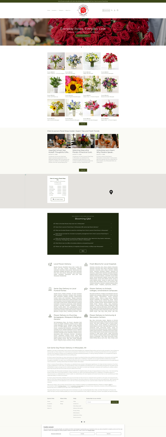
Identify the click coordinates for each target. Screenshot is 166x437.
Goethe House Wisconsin (96, 330)
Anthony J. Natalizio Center (96, 302)
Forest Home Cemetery (59, 309)
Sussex (55, 274)
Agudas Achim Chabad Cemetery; (62, 293)
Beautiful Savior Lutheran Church (66, 339)
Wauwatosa (68, 274)
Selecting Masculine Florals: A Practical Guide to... (83, 151)
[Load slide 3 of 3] (83, 47)
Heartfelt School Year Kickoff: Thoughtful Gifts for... (58, 151)
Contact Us (75, 403)
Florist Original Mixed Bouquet (72, 96)
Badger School (96, 308)
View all (83, 123)
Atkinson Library (103, 303)
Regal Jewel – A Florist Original (109, 120)
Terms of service (77, 417)
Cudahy (77, 267)
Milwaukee (56, 271)
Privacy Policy (91, 430)
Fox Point (60, 268)
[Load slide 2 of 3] (81, 47)
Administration (103, 296)
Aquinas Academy (108, 302)
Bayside (56, 267)
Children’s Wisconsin (95, 283)
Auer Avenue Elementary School (102, 306)
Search (61, 401)
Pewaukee (79, 271)
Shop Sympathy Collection (128, 37)
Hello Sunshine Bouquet (53, 120)
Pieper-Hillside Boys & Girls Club (98, 337)
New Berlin (67, 271)
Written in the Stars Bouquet (90, 120)
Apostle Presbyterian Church (70, 329)
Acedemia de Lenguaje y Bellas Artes (99, 295)
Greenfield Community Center (110, 330)
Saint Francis (63, 272)
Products (49, 406)
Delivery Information (78, 408)
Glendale (79, 268)
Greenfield (62, 269)
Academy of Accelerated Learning (109, 293)
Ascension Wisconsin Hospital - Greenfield (100, 275)
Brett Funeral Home (64, 299)
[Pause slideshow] (89, 47)
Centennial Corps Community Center (100, 327)
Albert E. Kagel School (106, 298)
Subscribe (114, 402)
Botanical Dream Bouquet (107, 96)
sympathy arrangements (77, 386)
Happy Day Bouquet (88, 73)
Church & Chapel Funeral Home (70, 300)
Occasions (49, 403)
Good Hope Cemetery (71, 309)
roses (110, 384)
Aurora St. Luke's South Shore (110, 280)
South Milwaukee (77, 272)
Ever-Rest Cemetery (65, 305)
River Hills (56, 272)
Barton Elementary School (105, 309)
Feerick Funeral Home (60, 306)
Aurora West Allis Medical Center (98, 281)
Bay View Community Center (98, 320)
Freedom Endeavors (112, 329)
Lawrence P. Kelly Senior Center (98, 333)
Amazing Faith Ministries (64, 328)
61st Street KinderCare (95, 293)
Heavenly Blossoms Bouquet (72, 120)
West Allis (75, 274)
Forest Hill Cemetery (64, 308)
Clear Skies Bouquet (70, 73)
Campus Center (94, 324)
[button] (54, 10)
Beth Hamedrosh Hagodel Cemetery (63, 296)
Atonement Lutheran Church (66, 335)
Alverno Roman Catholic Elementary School (105, 300)
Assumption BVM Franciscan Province (64, 334)
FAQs (74, 401)
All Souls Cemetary (77, 293)
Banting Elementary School (107, 308)
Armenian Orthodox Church (61, 332)
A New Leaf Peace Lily (52, 96)
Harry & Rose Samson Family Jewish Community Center (103, 331)
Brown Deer (72, 267)
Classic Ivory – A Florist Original (91, 96)
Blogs (61, 403)
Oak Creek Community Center (109, 336)
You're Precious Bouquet (107, 73)
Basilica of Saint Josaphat (73, 336)
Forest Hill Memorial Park (75, 308)
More (83, 251)
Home (48, 401)
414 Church (70, 322)
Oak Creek (73, 271)
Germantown (73, 268)
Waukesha (61, 274)
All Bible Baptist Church (64, 326)
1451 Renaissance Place (60, 322)
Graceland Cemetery (73, 311)
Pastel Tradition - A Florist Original (55, 73)
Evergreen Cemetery (76, 305)
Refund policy (76, 412)
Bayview (60, 267)
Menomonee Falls (77, 269)
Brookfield (65, 267)
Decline (108, 433)
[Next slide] (86, 47)
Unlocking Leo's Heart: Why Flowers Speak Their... (106, 151)
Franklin (66, 268)
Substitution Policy (77, 415)
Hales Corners (68, 269)
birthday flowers (62, 386)
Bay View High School (104, 311)
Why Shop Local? (77, 406)
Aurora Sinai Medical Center (105, 278)
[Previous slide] (76, 47)
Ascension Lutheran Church (75, 332)
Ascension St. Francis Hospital (110, 274)
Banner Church (62, 336)
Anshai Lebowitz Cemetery (61, 295)
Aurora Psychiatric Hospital (100, 277)
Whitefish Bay (63, 275)
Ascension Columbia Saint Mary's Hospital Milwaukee (103, 267)
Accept (82, 433)
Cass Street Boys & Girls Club (110, 326)
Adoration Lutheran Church (71, 323)
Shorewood (69, 272)
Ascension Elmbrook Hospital (102, 271)
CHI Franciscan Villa (112, 281)
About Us (49, 408)
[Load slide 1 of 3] (79, 47)
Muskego (62, 271)
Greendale (56, 269)
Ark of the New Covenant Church (73, 331)
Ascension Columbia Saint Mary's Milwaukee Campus (103, 268)
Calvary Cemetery (73, 299)
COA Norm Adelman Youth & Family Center (105, 323)
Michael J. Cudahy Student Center (102, 334)
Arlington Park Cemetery (75, 295)
